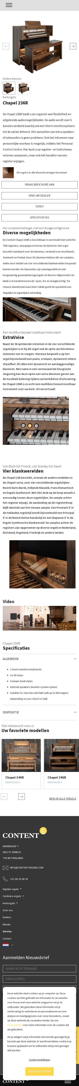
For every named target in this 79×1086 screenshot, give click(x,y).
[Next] (73, 46)
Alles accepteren (39, 1071)
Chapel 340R (14, 777)
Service (7, 931)
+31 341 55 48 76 (19, 879)
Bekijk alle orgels (62, 799)
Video (40, 206)
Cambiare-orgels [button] (12, 896)
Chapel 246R (57, 777)
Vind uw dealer (39, 196)
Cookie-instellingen (39, 1060)
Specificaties (39, 218)
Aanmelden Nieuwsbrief (26, 958)
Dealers (7, 917)
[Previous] (6, 46)
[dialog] (39, 1033)
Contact (7, 939)
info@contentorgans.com (26, 868)
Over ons (8, 910)
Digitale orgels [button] (11, 889)
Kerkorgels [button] (9, 903)
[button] (39, 945)
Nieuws (7, 924)
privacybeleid (14, 1025)
